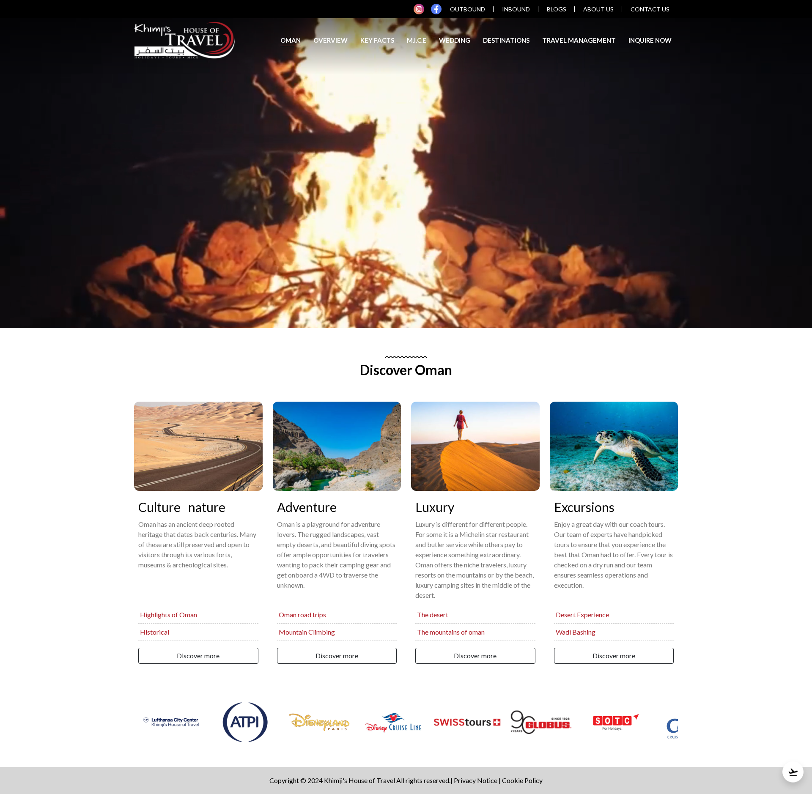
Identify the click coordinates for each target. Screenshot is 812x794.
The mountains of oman (451, 632)
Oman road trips (302, 615)
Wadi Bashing (575, 632)
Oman (290, 40)
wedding (454, 40)
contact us (650, 9)
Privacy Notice (475, 780)
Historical (154, 632)
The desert (432, 615)
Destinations (506, 40)
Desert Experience (582, 615)
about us (598, 9)
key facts (377, 40)
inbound (516, 9)
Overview (330, 40)
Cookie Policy (522, 780)
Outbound (467, 9)
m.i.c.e (416, 40)
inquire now (650, 40)
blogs (556, 9)
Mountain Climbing (307, 632)
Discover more (198, 656)
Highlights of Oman (168, 615)
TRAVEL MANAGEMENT (579, 40)
